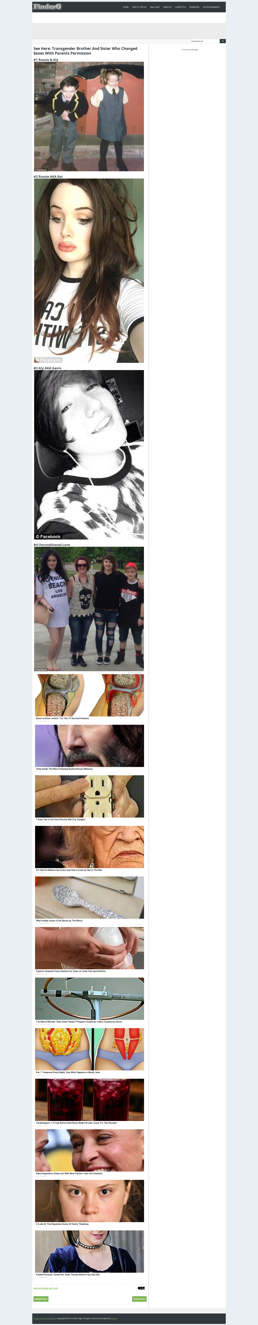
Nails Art (155, 7)
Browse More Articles (46, 1288)
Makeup (167, 7)
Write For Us (139, 7)
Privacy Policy (39, 1318)
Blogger (195, 49)
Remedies (194, 7)
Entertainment (211, 7)
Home (126, 7)
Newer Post (41, 1299)
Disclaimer (50, 1318)
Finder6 (114, 1318)
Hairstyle (180, 7)
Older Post (139, 1299)
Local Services (130, 17)
